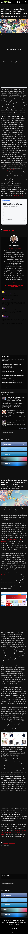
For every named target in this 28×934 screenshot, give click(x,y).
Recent (7, 392)
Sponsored (9, 478)
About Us (5, 922)
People (3, 392)
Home (5, 920)
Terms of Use (22, 922)
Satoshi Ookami (11, 421)
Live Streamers (9, 212)
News (13, 229)
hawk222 (9, 410)
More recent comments (7, 432)
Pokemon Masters (14, 234)
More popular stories (7, 387)
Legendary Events (11, 170)
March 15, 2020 (18, 195)
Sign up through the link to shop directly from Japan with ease (14, 832)
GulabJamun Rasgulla (13, 397)
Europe (15, 232)
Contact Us (13, 922)
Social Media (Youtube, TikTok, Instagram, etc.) (13, 218)
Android (6, 229)
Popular (12, 392)
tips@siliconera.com (17, 932)
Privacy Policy (14, 924)
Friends (7, 215)
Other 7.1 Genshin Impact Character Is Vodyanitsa (13, 416)
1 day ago (10, 425)
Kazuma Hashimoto (11, 16)
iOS (9, 229)
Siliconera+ (21, 920)
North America (5, 234)
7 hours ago (10, 407)
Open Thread (12, 920)
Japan (22, 232)
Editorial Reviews (9, 209)
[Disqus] (14, 309)
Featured (3, 478)
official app (22, 62)
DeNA (10, 232)
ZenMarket (4, 575)
